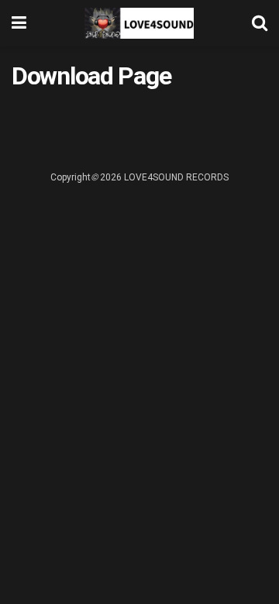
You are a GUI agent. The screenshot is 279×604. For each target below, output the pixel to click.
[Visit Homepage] (139, 23)
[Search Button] (259, 23)
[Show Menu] (19, 23)
